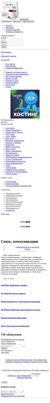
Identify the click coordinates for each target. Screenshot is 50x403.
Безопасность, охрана (14, 132)
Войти (4, 47)
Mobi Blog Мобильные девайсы (14, 285)
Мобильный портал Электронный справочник (20, 302)
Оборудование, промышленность (19, 157)
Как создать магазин (14, 76)
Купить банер (11, 182)
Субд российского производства (18, 186)
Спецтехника (11, 168)
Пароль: (4, 42)
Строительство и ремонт (15, 170)
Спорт (8, 165)
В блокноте (10, 210)
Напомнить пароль (8, 56)
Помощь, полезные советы (16, 72)
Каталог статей (12, 78)
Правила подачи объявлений (17, 74)
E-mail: (3, 38)
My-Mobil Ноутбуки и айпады (13, 293)
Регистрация (6, 52)
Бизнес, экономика (13, 130)
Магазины (10, 28)
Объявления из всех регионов (13, 396)
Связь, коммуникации (14, 163)
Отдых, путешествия (14, 159)
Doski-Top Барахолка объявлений (15, 326)
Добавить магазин (13, 30)
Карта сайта (10, 85)
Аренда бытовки (12, 184)
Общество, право (12, 155)
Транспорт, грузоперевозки (16, 172)
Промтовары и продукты (15, 161)
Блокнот (9, 25)
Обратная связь (26, 360)
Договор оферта (12, 83)
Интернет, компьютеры (15, 141)
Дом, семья (10, 134)
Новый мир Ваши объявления (14, 318)
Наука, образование (13, 151)
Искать (4, 348)
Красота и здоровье (13, 143)
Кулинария (10, 145)
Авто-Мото (10, 128)
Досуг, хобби (11, 136)
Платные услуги (12, 81)
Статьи (8, 87)
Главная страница (13, 360)
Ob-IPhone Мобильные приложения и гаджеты (20, 310)
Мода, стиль (10, 149)
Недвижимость (12, 153)
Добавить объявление (14, 32)
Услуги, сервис (11, 174)
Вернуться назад (7, 394)
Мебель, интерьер (13, 147)
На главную (10, 64)
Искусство (10, 138)
